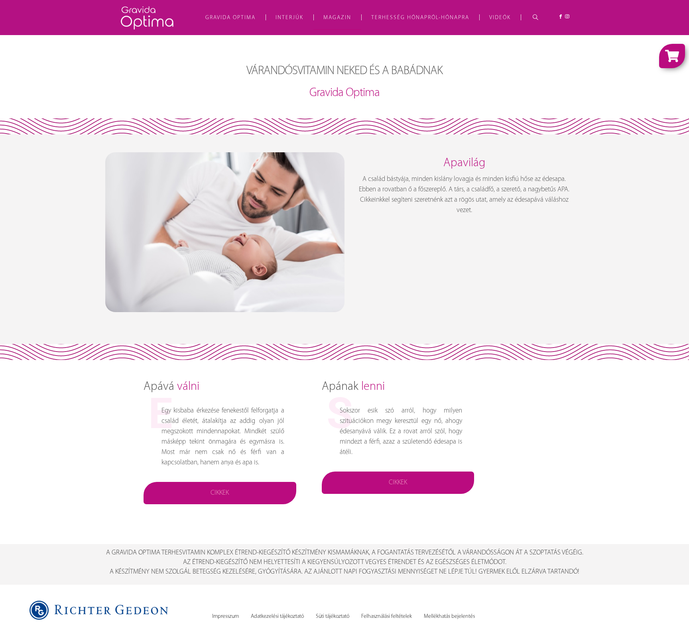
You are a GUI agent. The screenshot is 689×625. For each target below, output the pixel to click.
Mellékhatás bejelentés (449, 616)
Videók (500, 18)
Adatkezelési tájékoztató (277, 616)
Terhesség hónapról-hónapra (420, 18)
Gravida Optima (230, 18)
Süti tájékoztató (332, 616)
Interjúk (289, 18)
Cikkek (220, 492)
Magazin (337, 18)
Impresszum (225, 616)
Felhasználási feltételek (386, 616)
